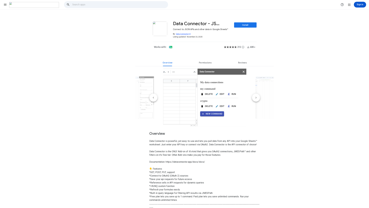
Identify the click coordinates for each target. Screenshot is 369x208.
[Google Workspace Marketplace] (34, 5)
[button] (5, 4)
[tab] (167, 62)
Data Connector (183, 34)
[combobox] (120, 4)
